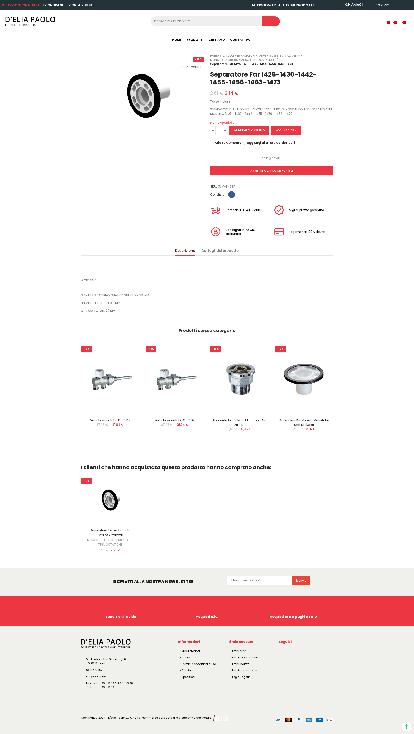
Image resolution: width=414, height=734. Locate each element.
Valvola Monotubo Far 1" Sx (174, 420)
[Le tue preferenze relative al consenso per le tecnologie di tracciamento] (406, 726)
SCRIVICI (382, 5)
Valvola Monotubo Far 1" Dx (110, 420)
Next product (330, 60)
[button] (69, 398)
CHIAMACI (354, 4)
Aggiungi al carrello (249, 130)
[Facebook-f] (283, 652)
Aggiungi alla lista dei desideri (271, 142)
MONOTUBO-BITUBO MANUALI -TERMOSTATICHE (110, 542)
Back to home (324, 60)
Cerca (271, 21)
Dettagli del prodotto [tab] (220, 250)
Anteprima (128, 367)
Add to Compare (228, 142)
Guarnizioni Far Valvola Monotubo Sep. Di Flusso (304, 422)
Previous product (319, 60)
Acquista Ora (285, 130)
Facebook (231, 194)
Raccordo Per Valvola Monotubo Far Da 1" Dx (239, 422)
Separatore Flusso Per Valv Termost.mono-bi (110, 532)
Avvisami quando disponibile (271, 171)
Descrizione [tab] (185, 250)
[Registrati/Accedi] (380, 21)
